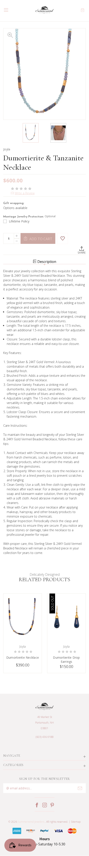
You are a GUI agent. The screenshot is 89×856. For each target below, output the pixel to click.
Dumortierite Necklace (22, 658)
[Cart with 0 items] (82, 10)
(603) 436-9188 (45, 737)
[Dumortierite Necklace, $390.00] (22, 618)
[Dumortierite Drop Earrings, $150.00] (66, 618)
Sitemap (76, 822)
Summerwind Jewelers (31, 822)
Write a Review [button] (25, 193)
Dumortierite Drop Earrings (66, 659)
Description (46, 261)
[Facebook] (37, 805)
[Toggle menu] (6, 10)
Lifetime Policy (19, 221)
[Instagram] (44, 805)
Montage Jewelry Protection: (29, 216)
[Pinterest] (52, 805)
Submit (80, 788)
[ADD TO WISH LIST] (62, 238)
